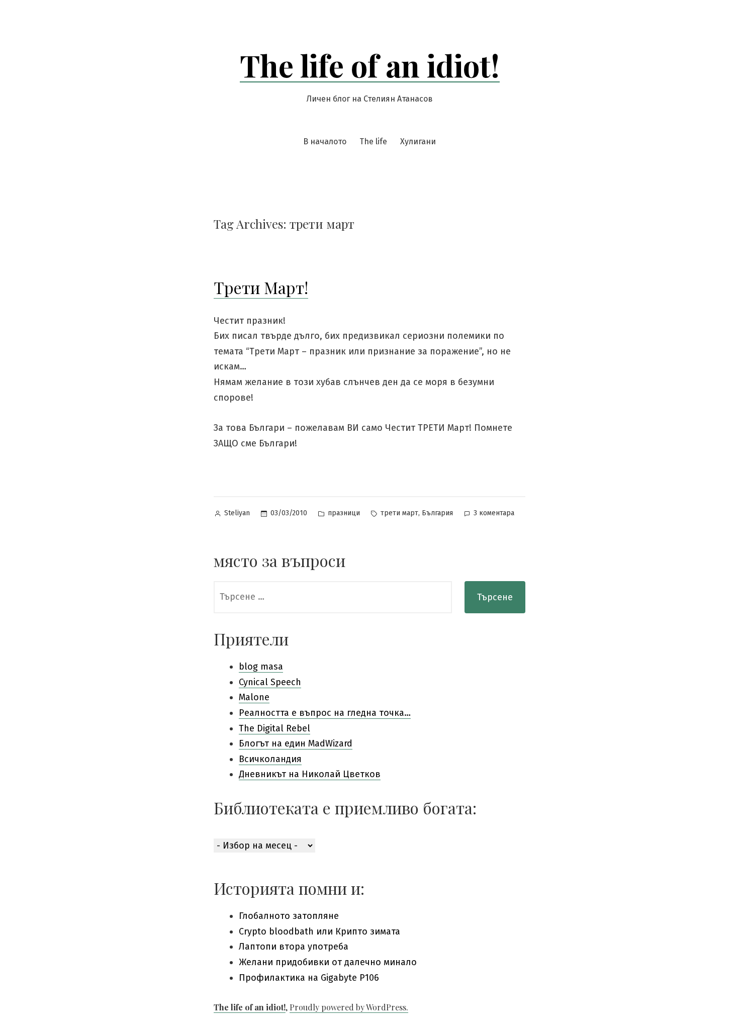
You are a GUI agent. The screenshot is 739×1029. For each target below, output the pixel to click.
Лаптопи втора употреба (293, 946)
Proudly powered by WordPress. (349, 1007)
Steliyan (237, 513)
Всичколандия (270, 759)
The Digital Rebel (274, 728)
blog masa (261, 666)
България (437, 513)
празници (344, 513)
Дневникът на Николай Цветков (310, 774)
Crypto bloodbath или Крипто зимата (319, 931)
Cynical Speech (270, 682)
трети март (399, 513)
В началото (324, 141)
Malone (254, 697)
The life (373, 141)
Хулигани (418, 141)
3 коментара (494, 514)
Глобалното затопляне (289, 915)
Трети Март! (261, 287)
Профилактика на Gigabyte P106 (309, 977)
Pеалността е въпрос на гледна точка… (325, 712)
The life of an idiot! (370, 65)
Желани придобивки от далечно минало (328, 962)
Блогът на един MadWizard (295, 743)
